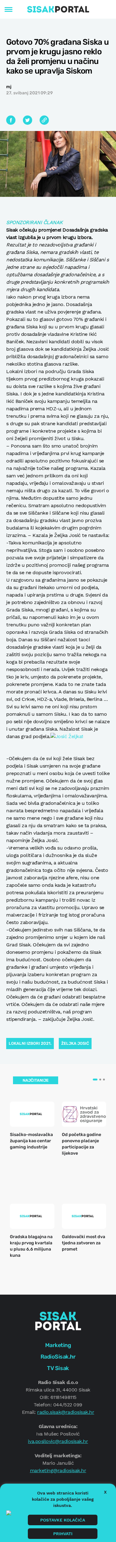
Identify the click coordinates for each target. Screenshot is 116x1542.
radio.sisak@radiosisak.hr (65, 1412)
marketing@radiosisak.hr (58, 1470)
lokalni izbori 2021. (30, 1043)
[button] (95, 1079)
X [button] (105, 1492)
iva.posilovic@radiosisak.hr (58, 1441)
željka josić (75, 1043)
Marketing (58, 1345)
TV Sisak (58, 1368)
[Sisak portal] (58, 9)
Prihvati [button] (62, 1533)
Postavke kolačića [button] (62, 1519)
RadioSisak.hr (58, 1356)
